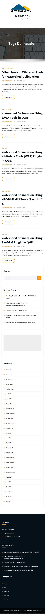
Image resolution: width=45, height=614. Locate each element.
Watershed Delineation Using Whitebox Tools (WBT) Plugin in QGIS (22, 156)
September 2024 (10, 379)
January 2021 (9, 501)
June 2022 (8, 438)
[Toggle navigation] (22, 23)
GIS (6, 68)
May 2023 (8, 404)
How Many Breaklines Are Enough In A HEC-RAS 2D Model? (21, 552)
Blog (3, 68)
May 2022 (8, 443)
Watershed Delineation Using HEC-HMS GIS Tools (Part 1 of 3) (22, 199)
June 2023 (8, 399)
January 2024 (9, 384)
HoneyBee (29, 610)
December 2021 (10, 457)
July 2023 (8, 394)
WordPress (18, 610)
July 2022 (8, 433)
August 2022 (9, 428)
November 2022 (10, 413)
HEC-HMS (10, 68)
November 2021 (10, 462)
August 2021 (9, 477)
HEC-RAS (6, 595)
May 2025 (8, 374)
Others (10, 109)
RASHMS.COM (22, 16)
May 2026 (8, 369)
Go (39, 278)
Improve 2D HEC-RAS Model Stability (16, 310)
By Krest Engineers (7, 80)
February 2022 (10, 452)
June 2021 (8, 482)
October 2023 (10, 389)
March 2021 (9, 497)
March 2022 (9, 448)
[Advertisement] (23, 343)
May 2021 (8, 487)
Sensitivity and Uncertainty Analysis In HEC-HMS (20, 322)
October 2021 (10, 467)
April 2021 (9, 492)
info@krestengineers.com (12, 536)
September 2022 (10, 423)
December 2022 (10, 409)
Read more (8, 97)
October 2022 (10, 418)
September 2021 (10, 472)
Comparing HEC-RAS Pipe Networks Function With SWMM (21, 566)
